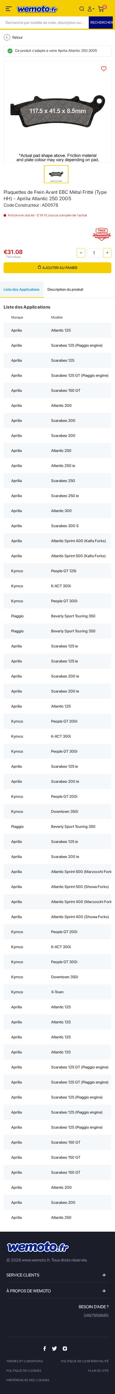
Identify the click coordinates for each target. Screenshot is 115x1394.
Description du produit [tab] (65, 289)
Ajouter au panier (59, 268)
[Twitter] (54, 1348)
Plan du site (98, 1371)
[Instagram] (65, 1348)
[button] (92, 8)
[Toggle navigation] (9, 9)
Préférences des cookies (28, 1380)
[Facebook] (44, 1348)
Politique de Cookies (23, 1371)
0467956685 (96, 1315)
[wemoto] (38, 1247)
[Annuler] (81, 8)
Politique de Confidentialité (85, 1361)
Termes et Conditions (24, 1361)
